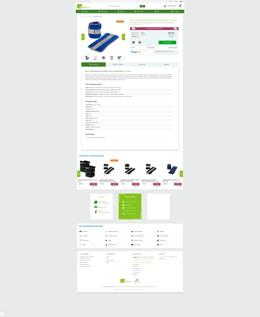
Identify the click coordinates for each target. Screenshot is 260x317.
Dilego (82, 16)
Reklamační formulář (84, 260)
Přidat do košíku (167, 42)
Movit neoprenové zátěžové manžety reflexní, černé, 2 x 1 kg (150, 180)
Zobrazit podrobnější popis (136, 24)
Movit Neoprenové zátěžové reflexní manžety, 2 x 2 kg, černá (130, 180)
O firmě (108, 256)
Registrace (176, 1)
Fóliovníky (124, 286)
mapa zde (135, 274)
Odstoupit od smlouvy (85, 258)
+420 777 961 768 (163, 256)
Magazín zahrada (110, 260)
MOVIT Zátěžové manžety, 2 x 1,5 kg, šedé (87, 180)
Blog (84, 1)
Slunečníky (135, 286)
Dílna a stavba (118, 286)
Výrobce (133, 47)
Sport (87, 16)
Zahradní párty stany (152, 286)
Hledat (142, 6)
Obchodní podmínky (84, 264)
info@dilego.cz (162, 258)
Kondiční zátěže (97, 16)
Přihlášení (170, 1)
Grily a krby (129, 286)
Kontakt (88, 1)
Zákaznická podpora (173, 47)
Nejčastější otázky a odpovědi (87, 256)
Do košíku (93, 184)
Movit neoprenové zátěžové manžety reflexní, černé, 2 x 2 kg (107, 180)
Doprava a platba (151, 47)
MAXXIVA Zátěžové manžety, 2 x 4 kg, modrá (171, 180)
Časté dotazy (79, 1)
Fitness (91, 16)
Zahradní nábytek (143, 286)
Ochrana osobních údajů (85, 266)
